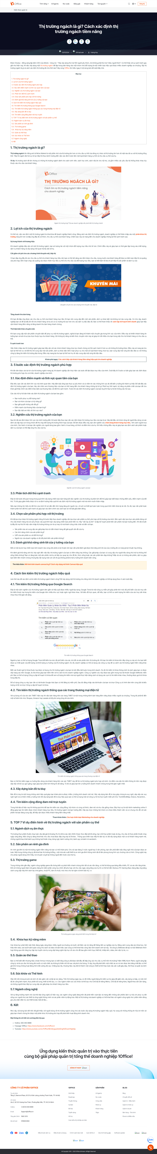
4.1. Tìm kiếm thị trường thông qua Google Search (28, 106)
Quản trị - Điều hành (129, 1101)
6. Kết (14, 142)
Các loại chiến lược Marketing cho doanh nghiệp (85, 817)
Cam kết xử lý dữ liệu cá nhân (77, 1120)
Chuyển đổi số (127, 1097)
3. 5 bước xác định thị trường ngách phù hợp (27, 85)
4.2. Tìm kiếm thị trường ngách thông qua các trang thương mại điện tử (36, 109)
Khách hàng (88, 4)
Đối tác (70, 1108)
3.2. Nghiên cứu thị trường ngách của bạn (26, 91)
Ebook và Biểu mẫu (129, 1116)
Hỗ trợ (70, 1116)
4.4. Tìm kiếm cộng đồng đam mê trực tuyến (27, 115)
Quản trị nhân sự (128, 1105)
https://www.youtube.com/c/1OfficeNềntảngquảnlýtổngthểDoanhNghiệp (49, 1029)
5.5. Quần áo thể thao (19, 133)
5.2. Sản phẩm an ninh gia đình (22, 124)
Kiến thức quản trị (20, 10)
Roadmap (71, 1097)
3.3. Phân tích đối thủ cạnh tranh (23, 94)
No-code (66, 4)
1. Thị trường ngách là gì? (20, 79)
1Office (67, 68)
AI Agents (55, 4)
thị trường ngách (46, 65)
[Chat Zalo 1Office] (151, 1140)
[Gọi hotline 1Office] (151, 1148)
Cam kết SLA (90, 1133)
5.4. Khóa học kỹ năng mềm (21, 130)
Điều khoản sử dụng (60, 1133)
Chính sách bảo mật (76, 1133)
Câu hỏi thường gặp (104, 1133)
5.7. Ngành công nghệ (19, 139)
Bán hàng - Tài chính (129, 1112)
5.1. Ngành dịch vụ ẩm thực (21, 121)
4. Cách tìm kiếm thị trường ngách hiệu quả (26, 103)
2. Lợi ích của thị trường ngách (22, 82)
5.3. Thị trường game (19, 127)
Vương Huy (94, 52)
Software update (119, 1133)
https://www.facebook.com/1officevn (41, 1026)
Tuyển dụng (72, 1112)
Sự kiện (70, 1105)
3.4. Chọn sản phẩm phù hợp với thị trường (26, 97)
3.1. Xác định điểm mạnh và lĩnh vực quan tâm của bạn (30, 88)
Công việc (99, 1101)
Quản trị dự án (127, 1108)
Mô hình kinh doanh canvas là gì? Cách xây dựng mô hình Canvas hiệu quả (54, 564)
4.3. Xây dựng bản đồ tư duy (21, 112)
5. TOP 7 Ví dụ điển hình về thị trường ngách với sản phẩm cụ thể (34, 118)
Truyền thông (72, 1101)
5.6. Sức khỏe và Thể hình (21, 136)
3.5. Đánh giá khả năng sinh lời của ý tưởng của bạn (29, 100)
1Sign (97, 1112)
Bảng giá (77, 4)
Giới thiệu (71, 1093)
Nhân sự (98, 1105)
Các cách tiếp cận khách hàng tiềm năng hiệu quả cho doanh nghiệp (85, 359)
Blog (124, 1093)
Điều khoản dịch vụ (44, 1133)
